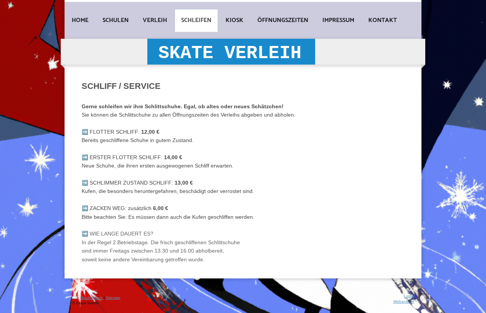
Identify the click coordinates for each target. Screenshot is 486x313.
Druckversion (91, 298)
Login (409, 296)
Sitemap (113, 298)
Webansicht (403, 301)
